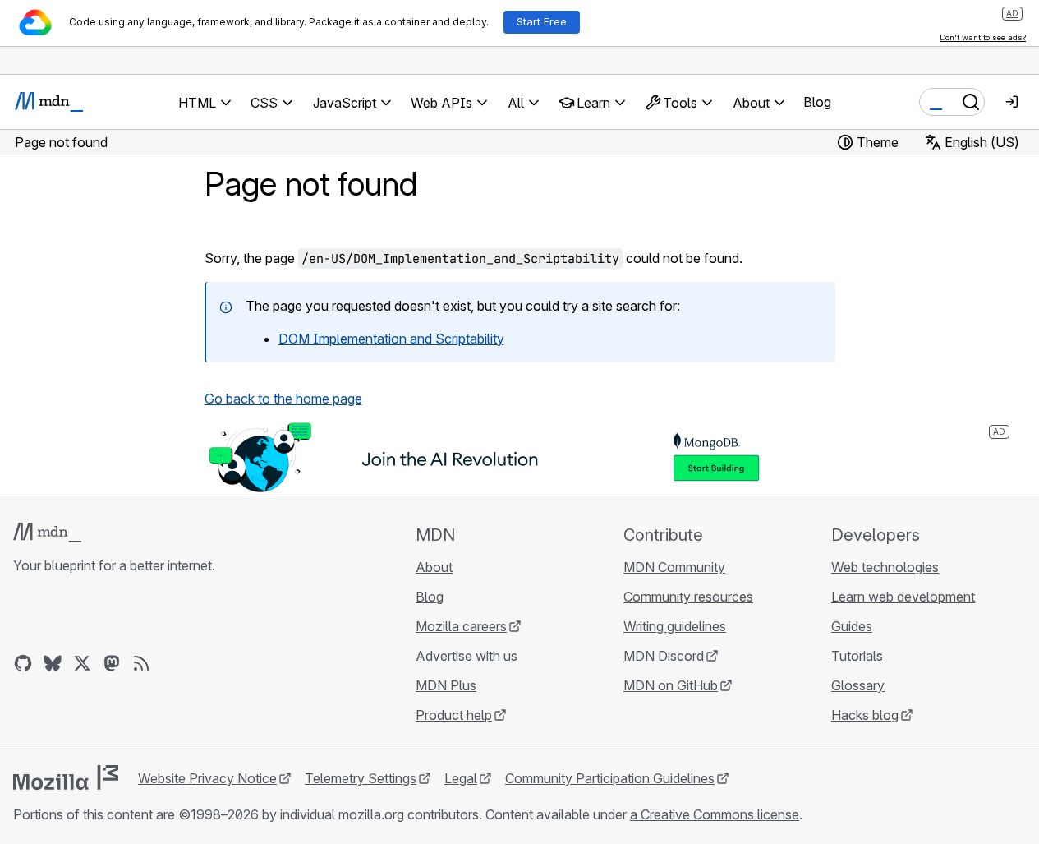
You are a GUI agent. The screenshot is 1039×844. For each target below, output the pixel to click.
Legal (460, 778)
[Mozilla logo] (65, 777)
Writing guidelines (674, 626)
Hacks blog (865, 715)
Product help (454, 715)
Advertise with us (466, 656)
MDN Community (674, 567)
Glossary (858, 685)
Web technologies (885, 567)
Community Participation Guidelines (610, 778)
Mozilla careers (461, 626)
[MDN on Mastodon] (112, 663)
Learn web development (903, 596)
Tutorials (857, 656)
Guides (851, 626)
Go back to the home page (283, 398)
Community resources (688, 596)
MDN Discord (663, 656)
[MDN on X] (82, 663)
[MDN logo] (47, 532)
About (434, 567)
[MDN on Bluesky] (52, 663)
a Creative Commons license (714, 814)
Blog (817, 102)
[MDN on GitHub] (23, 663)
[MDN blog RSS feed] (141, 663)
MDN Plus (446, 685)
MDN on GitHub (670, 685)
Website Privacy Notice (207, 778)
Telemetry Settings (360, 778)
